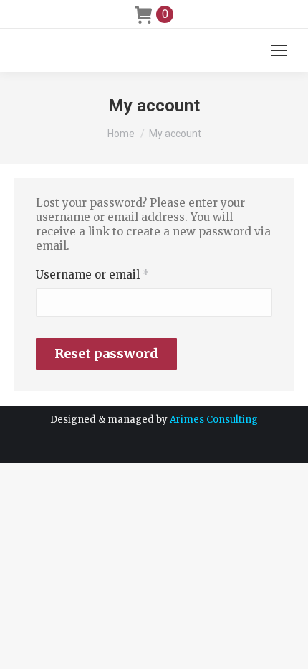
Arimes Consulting (214, 419)
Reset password (106, 353)
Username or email (117, 274)
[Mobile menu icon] (279, 50)
